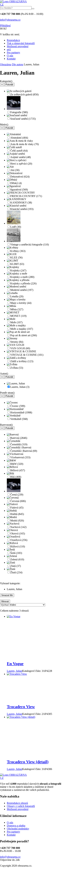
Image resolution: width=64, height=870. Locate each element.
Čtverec (17, 406)
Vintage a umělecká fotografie (29, 244)
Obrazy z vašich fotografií (21, 806)
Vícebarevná (20, 457)
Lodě (15, 226)
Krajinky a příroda (23, 283)
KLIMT (17, 264)
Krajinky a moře (22, 276)
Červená (18, 501)
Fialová (16, 507)
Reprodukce (13, 40)
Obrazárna (5, 64)
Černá (16, 494)
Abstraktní (19, 137)
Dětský (16, 183)
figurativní (19, 189)
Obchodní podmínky (18, 828)
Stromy (16, 341)
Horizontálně (21, 412)
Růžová (17, 546)
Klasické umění (21, 209)
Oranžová (18, 540)
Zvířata (16, 367)
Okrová (17, 533)
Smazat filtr (7, 595)
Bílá (15, 476)
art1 (9, 49)
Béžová (17, 470)
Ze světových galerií (24, 94)
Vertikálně (19, 419)
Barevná (18, 437)
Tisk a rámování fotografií (21, 43)
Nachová (18, 527)
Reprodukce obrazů (17, 803)
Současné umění (23, 118)
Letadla (16, 296)
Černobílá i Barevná (23, 450)
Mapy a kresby (20, 302)
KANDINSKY (21, 202)
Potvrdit (9, 84)
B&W (16, 463)
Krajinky (18, 270)
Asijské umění (20, 157)
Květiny (17, 251)
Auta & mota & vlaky (24, 144)
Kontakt (11, 58)
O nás (10, 55)
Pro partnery (13, 52)
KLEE (16, 257)
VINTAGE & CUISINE (26, 354)
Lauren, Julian (19, 386)
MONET (18, 315)
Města (16, 309)
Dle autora (17, 64)
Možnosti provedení (17, 46)
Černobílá (18, 444)
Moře (16, 322)
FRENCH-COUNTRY (26, 196)
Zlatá (15, 565)
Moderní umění (21, 289)
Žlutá (16, 572)
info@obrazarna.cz (10, 19)
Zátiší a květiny (21, 361)
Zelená (17, 559)
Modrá (17, 520)
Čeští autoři (19, 150)
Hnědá (17, 514)
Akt (14, 170)
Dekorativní (20, 176)
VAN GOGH (20, 348)
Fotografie (19, 112)
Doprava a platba (16, 825)
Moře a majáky (21, 328)
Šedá (16, 552)
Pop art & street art (23, 335)
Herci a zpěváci (21, 163)
